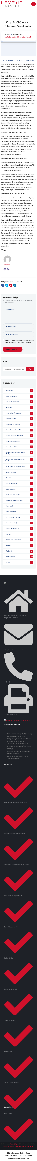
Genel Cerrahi (10, 478)
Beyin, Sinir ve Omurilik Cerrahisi (16, 430)
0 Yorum (19, 60)
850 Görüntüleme (8, 60)
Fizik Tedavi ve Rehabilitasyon (15, 466)
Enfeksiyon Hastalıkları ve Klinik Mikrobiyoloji (15, 453)
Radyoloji (9, 551)
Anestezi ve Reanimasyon (14, 413)
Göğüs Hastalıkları (11, 483)
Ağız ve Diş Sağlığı (11, 396)
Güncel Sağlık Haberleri (13, 495)
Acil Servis (9, 390)
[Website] (8, 269)
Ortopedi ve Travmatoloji (13, 540)
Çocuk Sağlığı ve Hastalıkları (14, 435)
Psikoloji (8, 545)
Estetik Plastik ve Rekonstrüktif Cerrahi (15, 460)
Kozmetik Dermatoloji (13, 517)
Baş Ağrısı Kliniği (11, 419)
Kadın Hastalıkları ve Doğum (14, 500)
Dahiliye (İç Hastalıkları (13, 441)
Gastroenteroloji (11, 472)
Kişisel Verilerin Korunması (25, 1146)
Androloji (9, 407)
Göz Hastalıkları (11, 489)
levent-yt (7, 264)
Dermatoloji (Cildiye (12, 447)
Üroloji (8, 562)
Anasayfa (7, 34)
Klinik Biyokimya (11, 512)
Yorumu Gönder (11, 349)
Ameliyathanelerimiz (12, 402)
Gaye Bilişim (14, 1144)
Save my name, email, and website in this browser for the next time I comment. (19, 341)
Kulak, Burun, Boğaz (12, 523)
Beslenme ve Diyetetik (13, 424)
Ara (5, 361)
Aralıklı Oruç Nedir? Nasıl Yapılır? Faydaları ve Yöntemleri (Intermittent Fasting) (19, 746)
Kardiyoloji (9, 506)
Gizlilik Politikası (8, 1146)
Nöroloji (8, 534)
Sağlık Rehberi (17, 34)
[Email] (5, 269)
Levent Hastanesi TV (12, 528)
